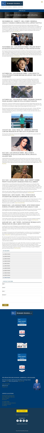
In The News (6, 250)
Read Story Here (17, 31)
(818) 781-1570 (5, 385)
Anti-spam (26, 430)
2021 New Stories (6, 263)
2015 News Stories (6, 277)
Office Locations (8, 393)
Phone (3, 287)
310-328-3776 (4, 405)
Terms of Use (18, 430)
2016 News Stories (6, 275)
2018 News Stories (6, 270)
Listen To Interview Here (20, 202)
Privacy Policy (22, 430)
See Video (12, 135)
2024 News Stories (6, 256)
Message (4, 294)
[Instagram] (27, 420)
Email (3, 291)
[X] (20, 420)
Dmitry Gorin (7, 234)
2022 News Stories (6, 261)
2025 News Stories (6, 254)
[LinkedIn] (23, 420)
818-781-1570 (22, 10)
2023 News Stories (6, 258)
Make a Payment (22, 410)
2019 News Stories (6, 268)
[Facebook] (17, 420)
